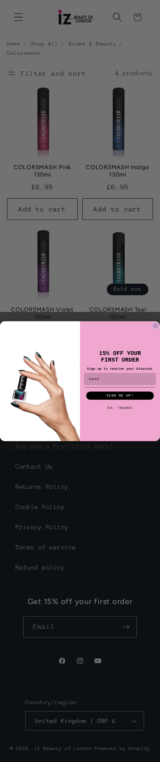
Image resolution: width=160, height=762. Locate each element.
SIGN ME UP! (120, 395)
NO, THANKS (120, 408)
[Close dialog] (155, 325)
